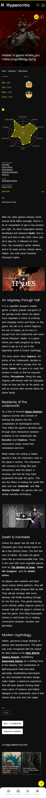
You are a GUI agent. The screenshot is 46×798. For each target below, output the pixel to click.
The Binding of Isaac (23, 567)
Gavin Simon (7, 167)
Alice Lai (5, 175)
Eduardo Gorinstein (10, 172)
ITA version (37, 794)
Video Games (22, 71)
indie (6, 713)
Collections (8, 794)
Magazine (18, 794)
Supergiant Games (9, 181)
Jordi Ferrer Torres (9, 202)
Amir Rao (5, 165)
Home (4, 71)
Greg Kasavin (7, 170)
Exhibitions (27, 794)
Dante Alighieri (33, 411)
